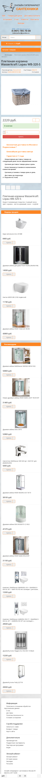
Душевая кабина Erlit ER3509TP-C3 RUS (16, 524)
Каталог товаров (8, 50)
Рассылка (9, 764)
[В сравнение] (37, 120)
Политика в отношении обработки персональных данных (17, 707)
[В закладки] (34, 120)
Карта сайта (10, 731)
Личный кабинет (12, 757)
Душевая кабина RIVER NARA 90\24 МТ (16, 556)
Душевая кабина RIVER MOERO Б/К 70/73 (17, 493)
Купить (21, 137)
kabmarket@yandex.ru (21, 33)
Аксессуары (8, 55)
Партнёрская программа (14, 745)
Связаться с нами (12, 727)
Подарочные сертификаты (15, 743)
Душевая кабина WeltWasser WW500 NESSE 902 (19, 366)
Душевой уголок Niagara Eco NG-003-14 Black (18, 651)
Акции (8, 747)
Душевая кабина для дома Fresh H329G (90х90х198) (20, 266)
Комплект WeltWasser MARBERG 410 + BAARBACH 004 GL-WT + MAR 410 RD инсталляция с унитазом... (21, 588)
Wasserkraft (17, 70)
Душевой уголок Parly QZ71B (13, 682)
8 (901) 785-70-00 (21, 30)
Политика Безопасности (14, 715)
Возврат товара (12, 729)
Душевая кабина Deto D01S (12, 429)
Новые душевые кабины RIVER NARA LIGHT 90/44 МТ (21, 398)
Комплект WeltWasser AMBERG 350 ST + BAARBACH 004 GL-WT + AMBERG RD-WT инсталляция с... (21, 620)
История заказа (11, 759)
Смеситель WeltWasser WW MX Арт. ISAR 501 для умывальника (19, 462)
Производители (11, 741)
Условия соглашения (13, 718)
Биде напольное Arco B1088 (12, 234)
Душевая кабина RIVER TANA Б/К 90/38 (16, 329)
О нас (8, 711)
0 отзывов (35, 72)
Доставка (9, 713)
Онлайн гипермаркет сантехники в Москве (19, 771)
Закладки (9, 761)
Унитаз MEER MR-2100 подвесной (14, 297)
